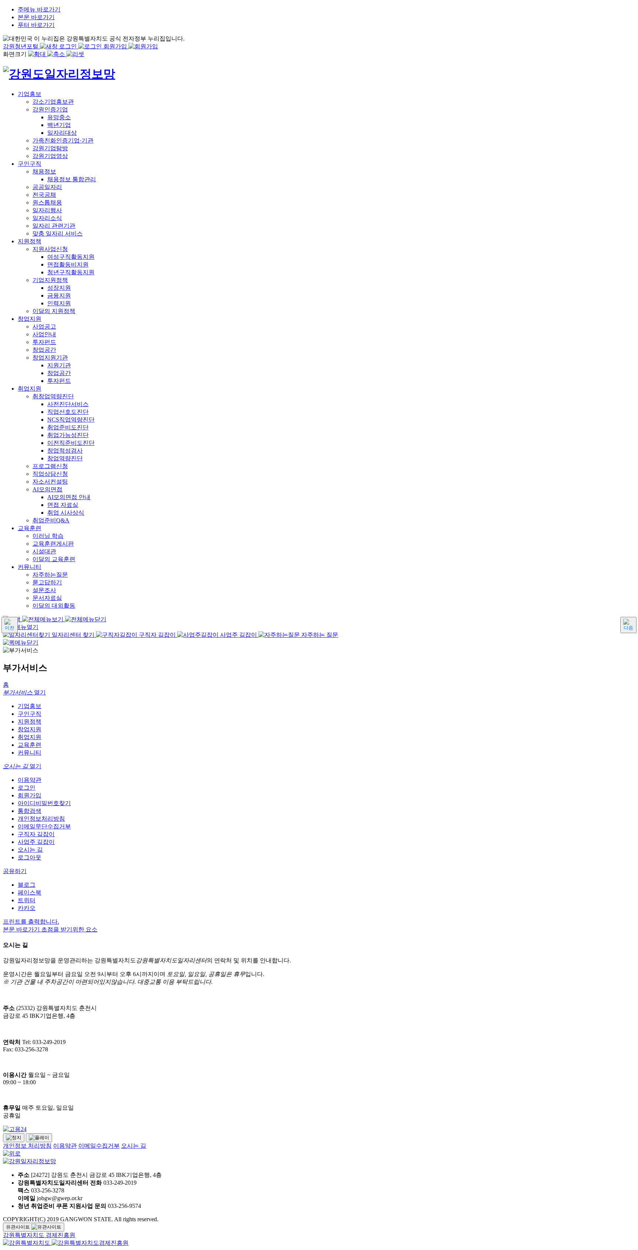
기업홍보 (29, 706)
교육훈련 (29, 745)
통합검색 (29, 811)
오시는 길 (30, 850)
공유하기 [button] (15, 871)
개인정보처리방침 (41, 818)
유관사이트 (18, 1227)
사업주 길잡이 (238, 635)
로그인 (68, 46)
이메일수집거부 (99, 1146)
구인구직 (29, 714)
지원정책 (29, 721)
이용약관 (29, 780)
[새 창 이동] (319, 1129)
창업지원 (29, 729)
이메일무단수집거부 (44, 826)
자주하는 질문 (319, 635)
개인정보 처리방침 (27, 1146)
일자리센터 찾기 (73, 635)
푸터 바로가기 (36, 25)
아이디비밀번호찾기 (44, 803)
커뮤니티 (29, 752)
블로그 (26, 885)
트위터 (26, 900)
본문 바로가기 (36, 17)
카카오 (26, 908)
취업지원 (29, 737)
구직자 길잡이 (157, 635)
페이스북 (29, 892)
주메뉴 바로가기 (39, 9)
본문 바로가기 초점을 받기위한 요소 (50, 929)
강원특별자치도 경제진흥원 (39, 1235)
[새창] (27, 1243)
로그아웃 (29, 857)
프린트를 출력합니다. (31, 921)
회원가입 (115, 46)
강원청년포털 (21, 46)
